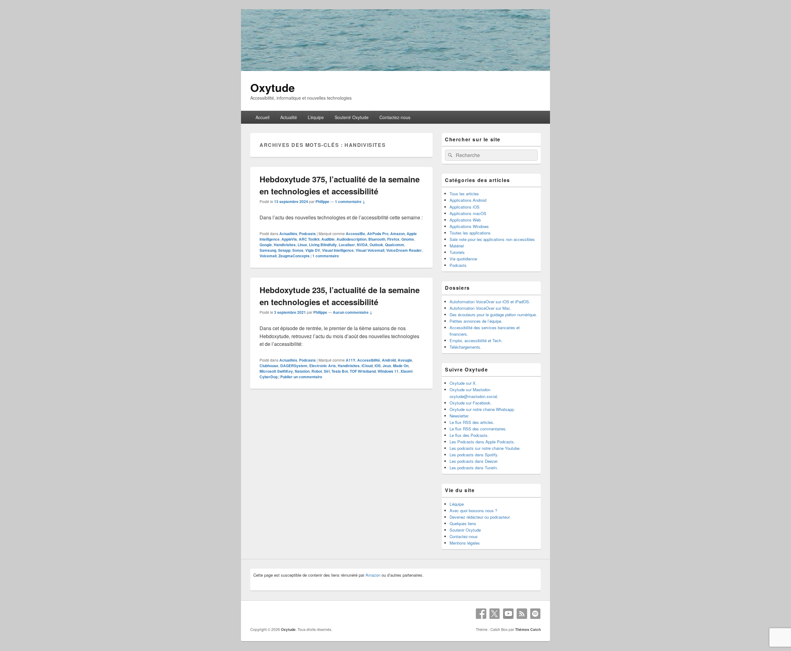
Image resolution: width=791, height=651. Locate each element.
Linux (302, 244)
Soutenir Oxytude (352, 117)
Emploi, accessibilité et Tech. (476, 340)
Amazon (397, 233)
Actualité (288, 117)
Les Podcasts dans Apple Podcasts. (482, 442)
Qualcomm (394, 244)
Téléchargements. (465, 347)
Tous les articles (464, 194)
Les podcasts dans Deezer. (474, 461)
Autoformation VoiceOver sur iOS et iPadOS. (490, 302)
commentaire (325, 256)
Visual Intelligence (338, 250)
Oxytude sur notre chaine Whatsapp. (482, 409)
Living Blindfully (323, 244)
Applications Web (465, 220)
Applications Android (468, 200)
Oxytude (272, 87)
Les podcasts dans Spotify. (474, 455)
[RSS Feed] (522, 613)
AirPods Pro (377, 233)
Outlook (376, 244)
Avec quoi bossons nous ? (473, 510)
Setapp (284, 250)
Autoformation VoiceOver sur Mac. (480, 308)
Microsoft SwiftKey (276, 371)
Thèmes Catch (528, 629)
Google (266, 244)
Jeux (387, 365)
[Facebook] (481, 613)
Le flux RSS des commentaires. (478, 429)
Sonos (297, 250)
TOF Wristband (363, 371)
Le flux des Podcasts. (469, 435)
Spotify (535, 613)
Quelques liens (463, 523)
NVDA (362, 244)
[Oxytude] (395, 69)
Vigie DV (312, 250)
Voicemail (268, 256)
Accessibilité (368, 360)
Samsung (268, 250)
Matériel (457, 246)
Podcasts (307, 233)
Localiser (347, 244)
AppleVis (289, 239)
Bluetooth (376, 239)
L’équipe (316, 117)
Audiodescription (351, 239)
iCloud (367, 365)
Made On (400, 365)
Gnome (407, 239)
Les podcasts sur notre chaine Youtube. (485, 448)
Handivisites (285, 244)
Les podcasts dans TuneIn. (474, 468)
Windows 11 (388, 371)
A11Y (350, 360)
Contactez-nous (394, 117)
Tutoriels (457, 252)
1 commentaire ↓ (350, 201)
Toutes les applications (470, 233)
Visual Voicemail (370, 250)
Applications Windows (469, 226)
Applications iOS (465, 207)
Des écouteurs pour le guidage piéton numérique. (493, 314)
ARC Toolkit (309, 239)
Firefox (393, 239)
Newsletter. (459, 416)
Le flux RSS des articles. (472, 422)
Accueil (262, 117)
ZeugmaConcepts (294, 256)
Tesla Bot (340, 371)
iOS (377, 365)
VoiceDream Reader (404, 250)
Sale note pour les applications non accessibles (492, 239)
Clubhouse (269, 365)
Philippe (322, 201)
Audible (328, 239)
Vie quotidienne (463, 259)
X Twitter (494, 613)
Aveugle (405, 360)
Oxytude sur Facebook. (471, 403)
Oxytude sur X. (463, 383)
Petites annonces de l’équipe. (476, 321)
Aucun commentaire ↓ (352, 312)
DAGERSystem (293, 365)
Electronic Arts (322, 365)
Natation (302, 371)
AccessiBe (355, 233)
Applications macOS (468, 213)
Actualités (288, 233)
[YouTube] (508, 613)
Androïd (389, 360)
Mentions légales (465, 543)
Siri (327, 371)
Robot (316, 371)
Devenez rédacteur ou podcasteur (480, 517)
